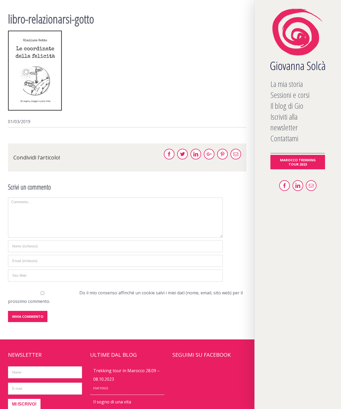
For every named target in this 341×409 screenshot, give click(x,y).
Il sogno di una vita (112, 402)
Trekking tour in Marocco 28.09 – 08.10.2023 (126, 375)
